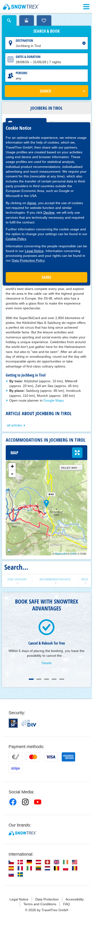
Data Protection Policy (28, 260)
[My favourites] (44, 20)
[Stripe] (15, 768)
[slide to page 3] (46, 679)
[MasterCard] (33, 757)
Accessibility (75, 899)
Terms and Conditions (39, 904)
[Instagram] (25, 802)
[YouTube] (37, 802)
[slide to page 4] (54, 679)
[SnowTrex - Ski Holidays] (22, 833)
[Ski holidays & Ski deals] (21, 7)
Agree (31, 203)
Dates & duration (28, 56)
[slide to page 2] (38, 679)
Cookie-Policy (16, 239)
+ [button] (12, 466)
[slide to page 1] (31, 679)
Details (46, 663)
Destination (24, 40)
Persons (21, 73)
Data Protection (47, 899)
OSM (73, 553)
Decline (49, 212)
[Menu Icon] (86, 6)
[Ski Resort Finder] (26, 20)
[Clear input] (84, 43)
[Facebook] (13, 802)
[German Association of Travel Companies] (29, 723)
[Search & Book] (9, 20)
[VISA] (51, 757)
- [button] (12, 473)
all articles (14, 425)
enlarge (77, 452)
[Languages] (11, 862)
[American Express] (68, 757)
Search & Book (46, 31)
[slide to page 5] (61, 679)
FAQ (66, 904)
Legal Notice (34, 251)
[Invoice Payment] (15, 757)
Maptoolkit (61, 553)
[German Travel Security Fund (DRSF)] (13, 723)
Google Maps (53, 400)
